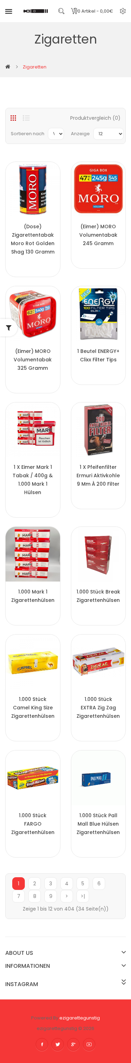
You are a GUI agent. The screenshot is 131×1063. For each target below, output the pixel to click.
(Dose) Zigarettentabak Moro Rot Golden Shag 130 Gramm (32, 239)
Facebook (42, 1044)
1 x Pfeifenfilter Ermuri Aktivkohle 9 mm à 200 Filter (98, 475)
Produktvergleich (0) (95, 118)
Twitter (57, 1044)
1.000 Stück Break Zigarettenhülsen (98, 596)
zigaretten (34, 67)
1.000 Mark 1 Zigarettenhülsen (32, 596)
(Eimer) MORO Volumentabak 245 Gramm (98, 235)
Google (73, 1044)
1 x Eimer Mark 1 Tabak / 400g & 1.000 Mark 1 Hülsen (33, 480)
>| (83, 896)
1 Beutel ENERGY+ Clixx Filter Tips (98, 355)
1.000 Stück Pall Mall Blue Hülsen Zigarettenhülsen (98, 824)
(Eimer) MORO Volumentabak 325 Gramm (33, 360)
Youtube (89, 1044)
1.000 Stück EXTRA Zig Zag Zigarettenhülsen (98, 708)
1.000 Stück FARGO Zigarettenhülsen (32, 824)
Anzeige (80, 133)
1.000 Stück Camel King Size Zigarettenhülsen (32, 708)
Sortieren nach (27, 133)
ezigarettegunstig (79, 1018)
